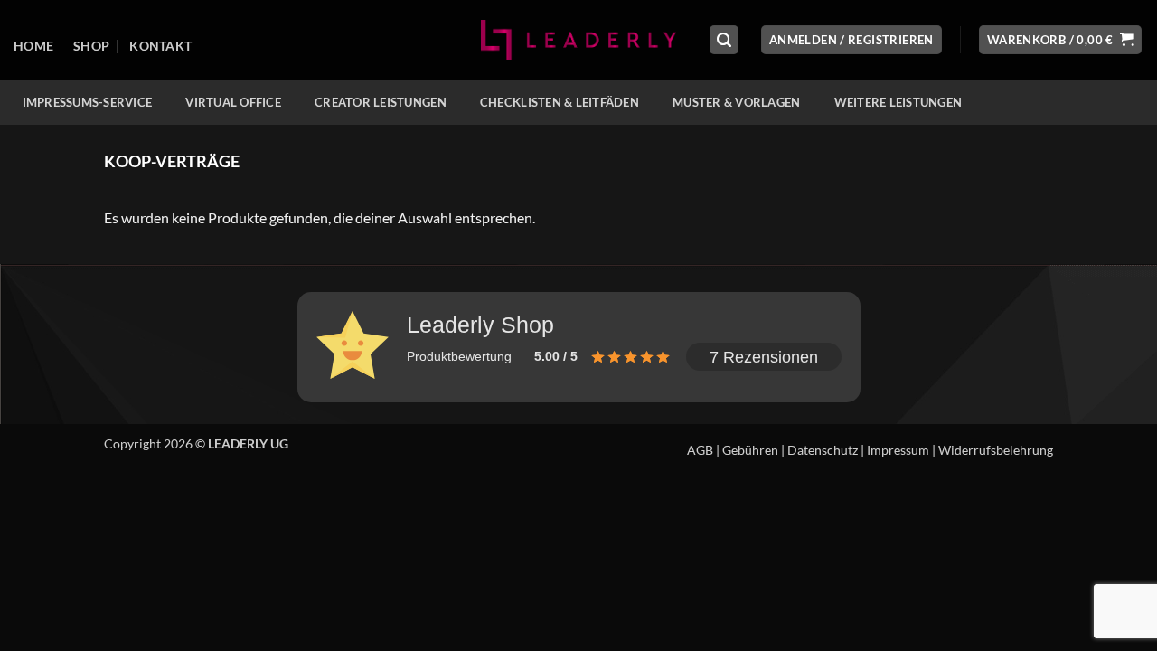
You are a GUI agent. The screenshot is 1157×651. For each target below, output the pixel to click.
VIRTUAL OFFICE (233, 102)
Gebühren (750, 450)
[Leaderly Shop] (578, 39)
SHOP (91, 45)
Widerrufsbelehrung (995, 450)
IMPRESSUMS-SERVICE (88, 102)
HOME (33, 45)
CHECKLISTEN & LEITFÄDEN (559, 102)
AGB (700, 450)
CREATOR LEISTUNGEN (381, 102)
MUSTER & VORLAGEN (736, 102)
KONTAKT (160, 45)
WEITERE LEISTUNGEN (898, 102)
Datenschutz (822, 450)
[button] (724, 40)
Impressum (898, 450)
